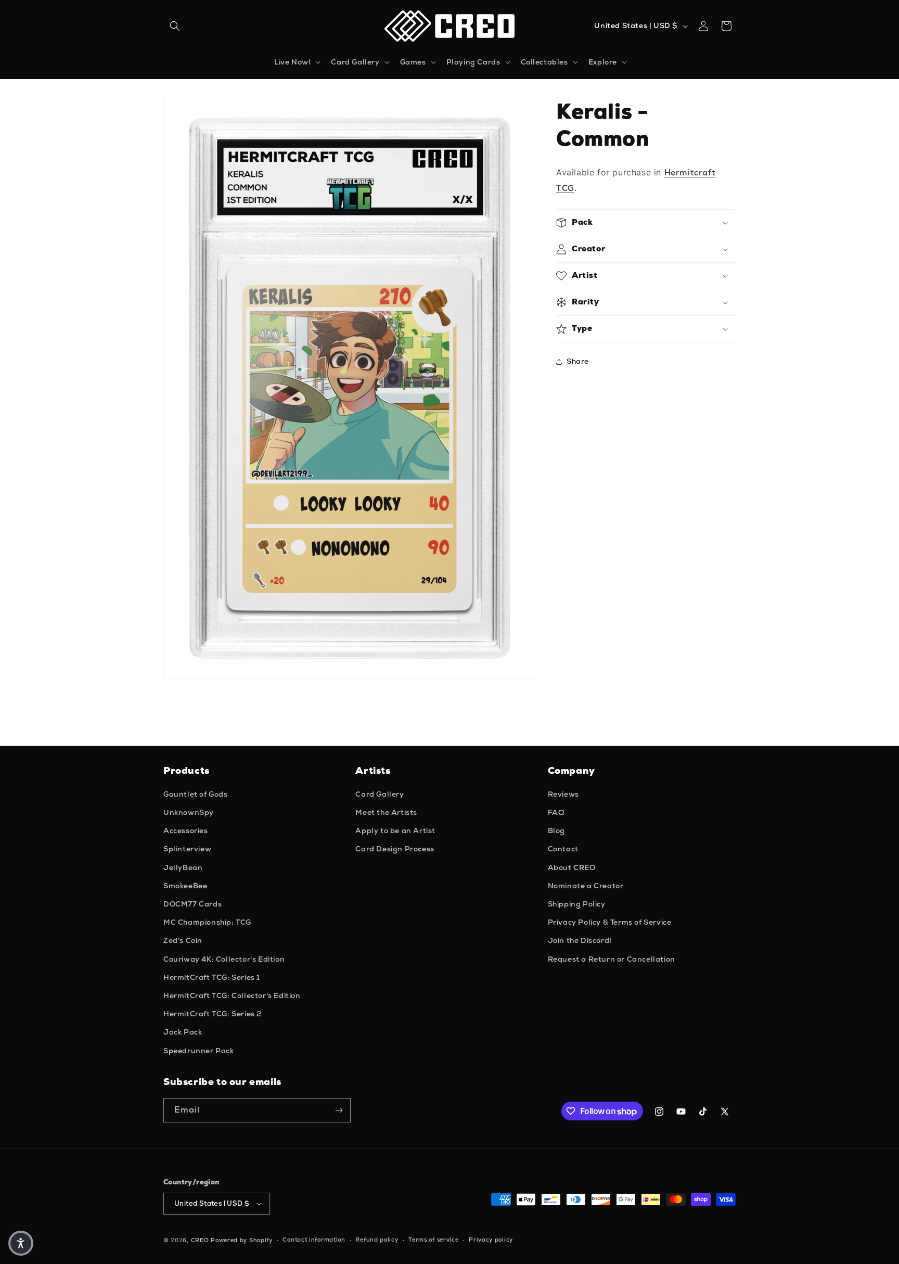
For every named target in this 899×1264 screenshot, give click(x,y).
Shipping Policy (577, 904)
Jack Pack (182, 1032)
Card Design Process (394, 848)
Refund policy (376, 1239)
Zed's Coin (182, 940)
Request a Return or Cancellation (611, 959)
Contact (563, 848)
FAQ (556, 812)
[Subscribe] (338, 1110)
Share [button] (578, 361)
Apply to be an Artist (395, 830)
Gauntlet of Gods (195, 794)
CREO (200, 1240)
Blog (556, 830)
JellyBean (182, 867)
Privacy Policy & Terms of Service (610, 922)
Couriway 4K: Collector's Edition (224, 959)
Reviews (563, 794)
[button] (174, 26)
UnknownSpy (188, 812)
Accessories (185, 830)
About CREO (572, 867)
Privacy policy (491, 1239)
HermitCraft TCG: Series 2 (212, 1013)
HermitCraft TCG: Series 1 (211, 977)
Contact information (313, 1239)
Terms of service (433, 1239)
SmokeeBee (185, 885)
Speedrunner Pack (198, 1050)
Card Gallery (379, 794)
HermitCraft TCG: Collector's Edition (232, 995)
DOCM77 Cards (192, 904)
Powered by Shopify (242, 1240)
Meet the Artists (386, 812)
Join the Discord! (580, 940)
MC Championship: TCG (207, 922)
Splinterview (187, 848)
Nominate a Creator (586, 885)
